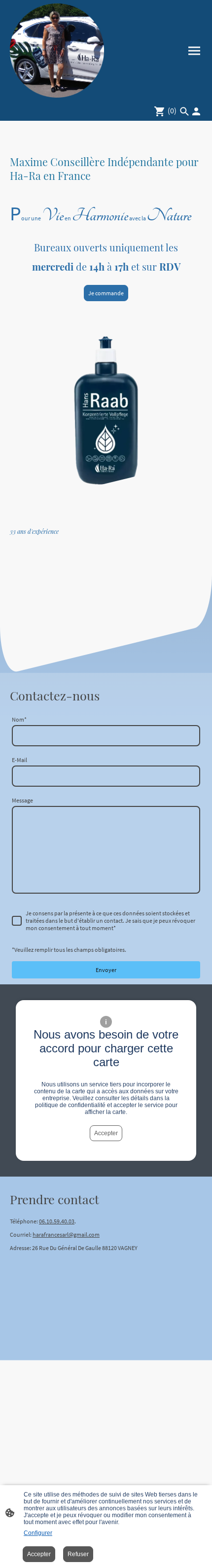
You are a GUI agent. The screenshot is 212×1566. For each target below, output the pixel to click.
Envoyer (106, 970)
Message (22, 800)
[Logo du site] (57, 50)
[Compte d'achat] (196, 111)
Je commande (106, 293)
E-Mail (19, 760)
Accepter (106, 1133)
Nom (19, 719)
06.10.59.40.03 (56, 1221)
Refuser (78, 1554)
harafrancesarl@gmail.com (66, 1234)
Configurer (38, 1533)
